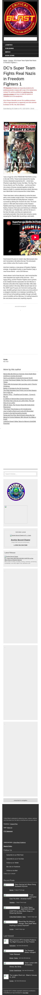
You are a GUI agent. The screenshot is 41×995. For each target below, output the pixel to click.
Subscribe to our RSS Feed (14, 855)
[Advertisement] (20, 331)
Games (11, 890)
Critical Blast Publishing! (19, 842)
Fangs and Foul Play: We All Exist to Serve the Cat (18, 415)
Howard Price (14, 824)
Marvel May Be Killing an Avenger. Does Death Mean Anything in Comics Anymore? (19, 375)
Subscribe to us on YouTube (15, 859)
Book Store (9, 55)
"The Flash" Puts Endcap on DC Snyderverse (17, 409)
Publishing (9, 48)
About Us (9, 827)
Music (24, 917)
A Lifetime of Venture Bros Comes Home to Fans (18, 399)
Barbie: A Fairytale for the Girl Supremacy (16, 388)
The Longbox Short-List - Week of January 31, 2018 (23, 976)
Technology (12, 945)
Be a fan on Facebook (13, 866)
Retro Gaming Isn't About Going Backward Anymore (25, 885)
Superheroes (17, 970)
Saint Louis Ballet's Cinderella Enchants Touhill (18, 378)
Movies (11, 958)
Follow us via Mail (12, 870)
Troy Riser (25, 993)
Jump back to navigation (20, 800)
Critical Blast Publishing (15, 917)
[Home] (20, 17)
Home (5, 60)
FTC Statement (8, 831)
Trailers (16, 958)
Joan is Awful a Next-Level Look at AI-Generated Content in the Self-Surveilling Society (18, 412)
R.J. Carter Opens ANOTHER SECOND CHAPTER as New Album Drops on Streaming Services (19, 559)
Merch (7, 52)
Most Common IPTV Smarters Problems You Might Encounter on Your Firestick (23, 941)
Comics (10, 60)
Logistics (8, 45)
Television (12, 902)
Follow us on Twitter (12, 863)
